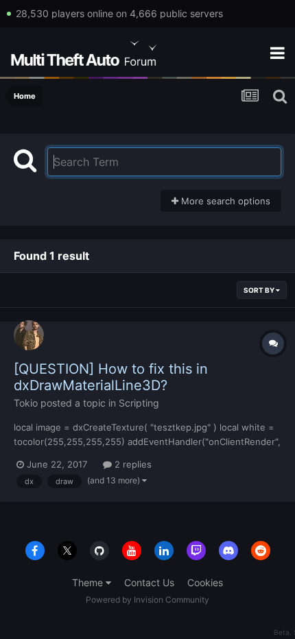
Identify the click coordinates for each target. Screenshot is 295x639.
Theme (89, 582)
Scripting (139, 403)
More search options (224, 200)
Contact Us (149, 582)
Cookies (205, 582)
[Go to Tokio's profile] (29, 335)
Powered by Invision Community (147, 599)
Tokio (26, 403)
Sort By (260, 290)
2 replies (132, 464)
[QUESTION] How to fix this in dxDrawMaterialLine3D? (111, 377)
